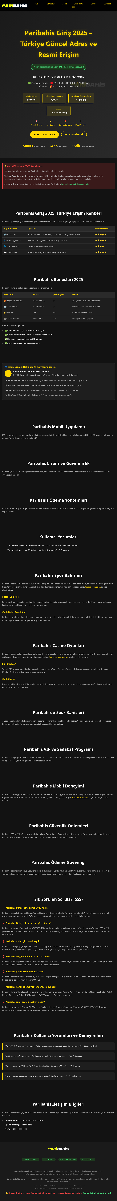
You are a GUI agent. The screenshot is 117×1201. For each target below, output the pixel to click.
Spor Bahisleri (74, 134)
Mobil (64, 4)
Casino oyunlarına (93, 587)
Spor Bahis (78, 4)
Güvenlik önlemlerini (80, 797)
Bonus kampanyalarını (58, 657)
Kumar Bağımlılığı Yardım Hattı (97, 1193)
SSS (73, 7)
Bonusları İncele (44, 134)
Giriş (37, 4)
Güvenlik (107, 4)
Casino (93, 4)
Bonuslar (51, 4)
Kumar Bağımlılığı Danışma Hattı (75, 184)
